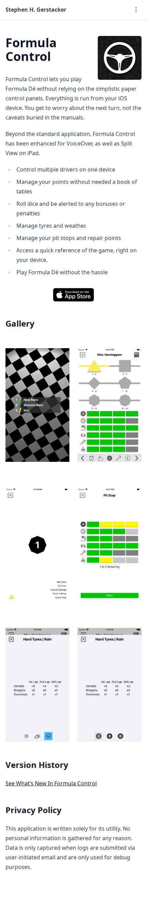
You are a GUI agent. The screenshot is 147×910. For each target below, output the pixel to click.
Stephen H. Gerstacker (35, 9)
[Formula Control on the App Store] (73, 295)
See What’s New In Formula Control (51, 783)
